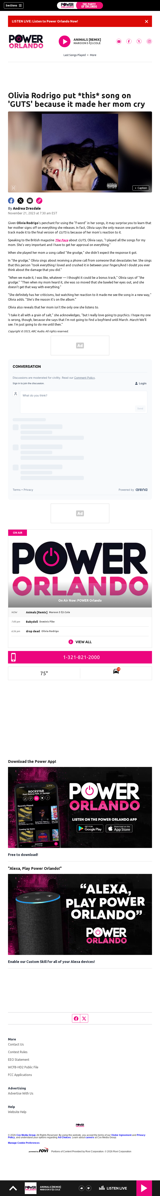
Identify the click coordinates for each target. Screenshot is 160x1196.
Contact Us (16, 1044)
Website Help (17, 1112)
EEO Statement (18, 1059)
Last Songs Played (75, 55)
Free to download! (23, 855)
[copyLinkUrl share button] (39, 201)
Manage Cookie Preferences (24, 1143)
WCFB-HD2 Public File (23, 1067)
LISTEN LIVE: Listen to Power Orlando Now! (45, 21)
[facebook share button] (11, 201)
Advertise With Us (20, 1093)
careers (89, 1137)
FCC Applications (20, 1075)
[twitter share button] (20, 201)
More (93, 55)
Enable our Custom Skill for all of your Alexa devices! (51, 962)
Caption (141, 188)
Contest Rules (18, 1052)
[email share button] (30, 201)
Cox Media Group (26, 1135)
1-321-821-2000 (81, 657)
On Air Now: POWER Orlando (80, 600)
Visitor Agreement (121, 1135)
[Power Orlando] (80, 5)
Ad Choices (64, 1137)
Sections (11, 5)
